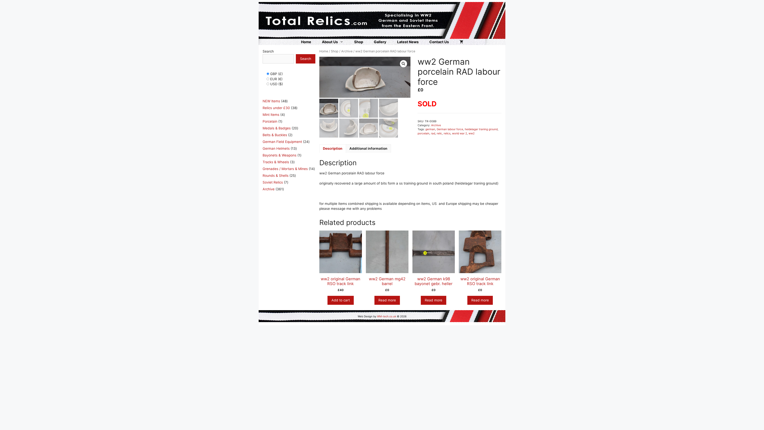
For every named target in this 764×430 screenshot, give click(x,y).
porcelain (423, 133)
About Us (330, 42)
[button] (403, 63)
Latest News (408, 42)
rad (433, 133)
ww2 (472, 133)
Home (306, 42)
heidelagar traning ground (481, 129)
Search (268, 51)
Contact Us (439, 42)
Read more (387, 300)
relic (439, 133)
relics (447, 133)
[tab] (332, 148)
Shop (358, 42)
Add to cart (340, 300)
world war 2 (459, 133)
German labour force (450, 129)
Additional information (368, 148)
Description (332, 148)
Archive (347, 51)
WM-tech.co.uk (386, 316)
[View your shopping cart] (461, 42)
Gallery (380, 42)
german (430, 129)
